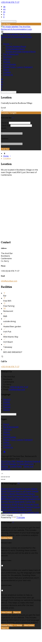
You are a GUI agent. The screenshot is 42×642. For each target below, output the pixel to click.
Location (7, 72)
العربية (22, 491)
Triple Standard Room (15, 49)
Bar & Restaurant (10, 54)
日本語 (14, 504)
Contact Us (8, 74)
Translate (20, 517)
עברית (37, 499)
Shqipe (4, 509)
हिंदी (2, 499)
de (4, 6)
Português (28, 504)
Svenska (29, 507)
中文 (30, 509)
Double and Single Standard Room (21, 51)
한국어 (20, 504)
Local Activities (9, 64)
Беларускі (27, 496)
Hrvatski (15, 499)
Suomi (28, 491)
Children (4, 138)
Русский (13, 507)
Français (6, 407)
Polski (36, 504)
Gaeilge (35, 491)
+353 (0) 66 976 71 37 (10, 2)
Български (17, 496)
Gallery (6, 69)
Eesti (18, 491)
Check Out (5, 125)
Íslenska (4, 501)
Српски (36, 507)
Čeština (35, 496)
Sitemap (4, 466)
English (6, 402)
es (4, 12)
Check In (4, 122)
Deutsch (6, 399)
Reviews (6, 62)
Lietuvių (4, 494)
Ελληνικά (11, 491)
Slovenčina (23, 509)
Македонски (22, 494)
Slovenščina (12, 509)
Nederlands (20, 501)
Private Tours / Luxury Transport (18, 67)
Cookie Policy (16, 466)
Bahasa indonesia (27, 499)
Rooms (6, 44)
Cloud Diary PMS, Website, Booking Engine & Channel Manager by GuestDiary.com (20, 462)
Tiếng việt (5, 507)
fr (4, 14)
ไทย (33, 501)
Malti (10, 496)
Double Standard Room (16, 46)
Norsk (11, 501)
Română (21, 507)
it (3, 17)
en (4, 9)
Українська (6, 504)
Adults (3, 128)
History (6, 59)
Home (6, 156)
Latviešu (12, 494)
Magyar (7, 499)
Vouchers (7, 56)
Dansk (4, 491)
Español (6, 404)
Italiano (6, 409)
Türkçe (28, 501)
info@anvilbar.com (9, 281)
